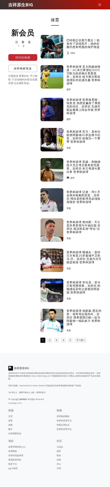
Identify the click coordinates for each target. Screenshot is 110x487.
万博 (59, 468)
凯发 (59, 455)
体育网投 (12, 451)
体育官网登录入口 (16, 446)
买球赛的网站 (63, 416)
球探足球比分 (63, 424)
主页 (10, 416)
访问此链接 (22, 57)
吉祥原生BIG (20, 5)
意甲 (72, 177)
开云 (59, 463)
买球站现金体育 (15, 455)
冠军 (59, 451)
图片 (10, 429)
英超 (69, 147)
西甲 (69, 89)
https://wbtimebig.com (41, 376)
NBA (72, 53)
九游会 (60, 446)
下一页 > (80, 340)
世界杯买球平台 (64, 420)
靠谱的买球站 (14, 459)
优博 (59, 459)
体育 (10, 420)
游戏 (10, 424)
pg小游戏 (12, 468)
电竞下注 (12, 463)
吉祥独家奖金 (23, 68)
